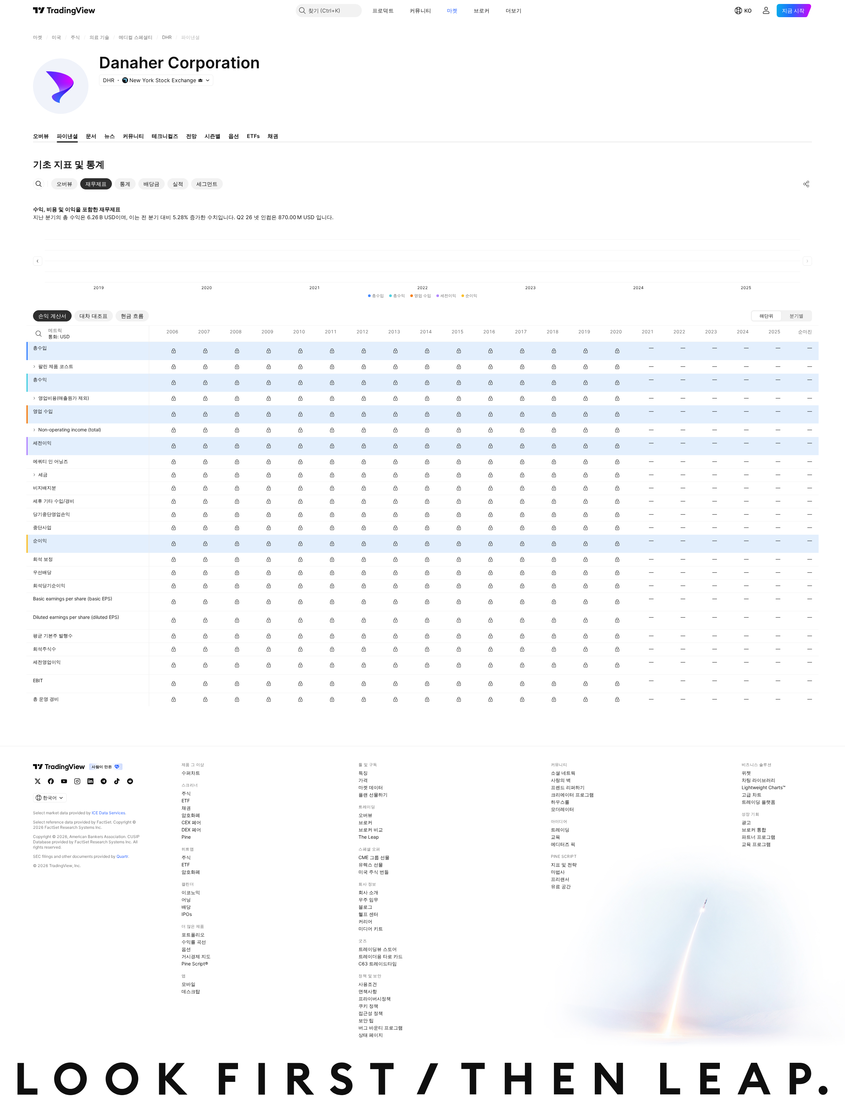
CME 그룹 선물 (373, 857)
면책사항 (367, 991)
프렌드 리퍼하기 (568, 787)
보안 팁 (366, 1020)
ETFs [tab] (253, 136)
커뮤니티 (420, 10)
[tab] (64, 183)
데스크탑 (191, 991)
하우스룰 (560, 802)
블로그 (365, 907)
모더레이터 (562, 809)
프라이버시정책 (374, 998)
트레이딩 (560, 829)
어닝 (186, 899)
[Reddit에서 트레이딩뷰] (130, 781)
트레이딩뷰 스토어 (377, 949)
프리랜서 (560, 879)
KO (748, 10)
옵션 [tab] (233, 136)
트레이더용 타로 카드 (380, 956)
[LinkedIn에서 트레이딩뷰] (90, 781)
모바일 (188, 984)
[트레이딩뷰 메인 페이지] (64, 10)
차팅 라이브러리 (758, 780)
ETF (186, 800)
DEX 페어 (191, 829)
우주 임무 (368, 899)
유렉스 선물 (370, 864)
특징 (363, 773)
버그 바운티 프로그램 (380, 1027)
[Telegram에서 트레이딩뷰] (103, 781)
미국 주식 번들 (373, 872)
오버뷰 (365, 815)
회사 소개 (368, 892)
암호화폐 (191, 815)
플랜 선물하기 (373, 794)
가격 (363, 780)
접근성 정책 (370, 1013)
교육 (555, 837)
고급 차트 (751, 794)
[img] (200, 80)
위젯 (746, 773)
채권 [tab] (273, 136)
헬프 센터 (368, 914)
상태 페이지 (370, 1035)
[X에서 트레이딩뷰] (37, 781)
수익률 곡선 (194, 942)
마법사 (558, 872)
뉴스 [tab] (109, 136)
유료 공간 (561, 886)
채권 (186, 808)
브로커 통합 (754, 829)
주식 (186, 793)
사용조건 (367, 984)
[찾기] (38, 333)
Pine (186, 837)
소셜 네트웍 (563, 773)
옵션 (186, 949)
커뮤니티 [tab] (133, 136)
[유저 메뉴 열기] (766, 10)
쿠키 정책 (368, 1006)
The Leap (368, 837)
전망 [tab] (191, 136)
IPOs (187, 914)
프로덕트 (383, 10)
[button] (399, 10)
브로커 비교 (370, 829)
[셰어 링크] (806, 183)
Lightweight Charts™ (764, 787)
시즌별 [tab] (212, 136)
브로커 (482, 10)
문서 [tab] (91, 136)
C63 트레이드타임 (377, 963)
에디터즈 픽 (563, 844)
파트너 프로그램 (758, 837)
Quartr (122, 856)
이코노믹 (191, 892)
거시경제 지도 (196, 956)
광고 (746, 822)
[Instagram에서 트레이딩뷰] (77, 781)
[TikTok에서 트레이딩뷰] (116, 781)
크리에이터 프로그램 (572, 794)
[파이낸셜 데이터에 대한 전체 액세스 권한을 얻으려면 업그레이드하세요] (173, 350)
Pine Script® (195, 963)
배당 (186, 907)
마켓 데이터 (370, 787)
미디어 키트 (370, 928)
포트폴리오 (193, 934)
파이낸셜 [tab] (67, 136)
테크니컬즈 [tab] (165, 136)
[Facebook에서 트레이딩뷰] (50, 781)
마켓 (452, 10)
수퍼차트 (191, 773)
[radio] (766, 315)
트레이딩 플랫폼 (758, 802)
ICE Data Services (108, 812)
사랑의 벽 (561, 780)
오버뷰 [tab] (41, 136)
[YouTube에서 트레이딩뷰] (64, 781)
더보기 (514, 10)
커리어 (365, 921)
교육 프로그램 (756, 844)
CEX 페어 (191, 822)
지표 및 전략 (564, 864)
